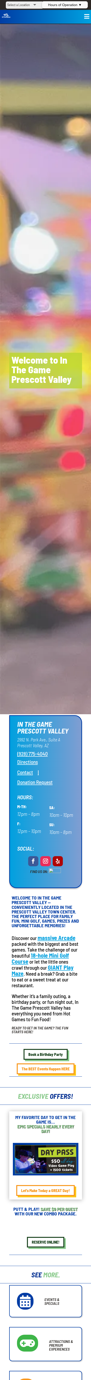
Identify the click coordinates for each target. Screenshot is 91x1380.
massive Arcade (56, 937)
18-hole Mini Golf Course (40, 958)
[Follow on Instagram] (45, 861)
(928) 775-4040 (32, 754)
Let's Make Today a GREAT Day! (45, 1190)
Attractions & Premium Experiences (61, 1345)
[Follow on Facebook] (33, 861)
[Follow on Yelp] (58, 861)
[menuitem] (25, 772)
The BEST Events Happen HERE (46, 1069)
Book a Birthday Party (45, 1054)
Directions (27, 762)
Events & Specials (51, 1301)
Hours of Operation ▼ (65, 5)
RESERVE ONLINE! (45, 1242)
